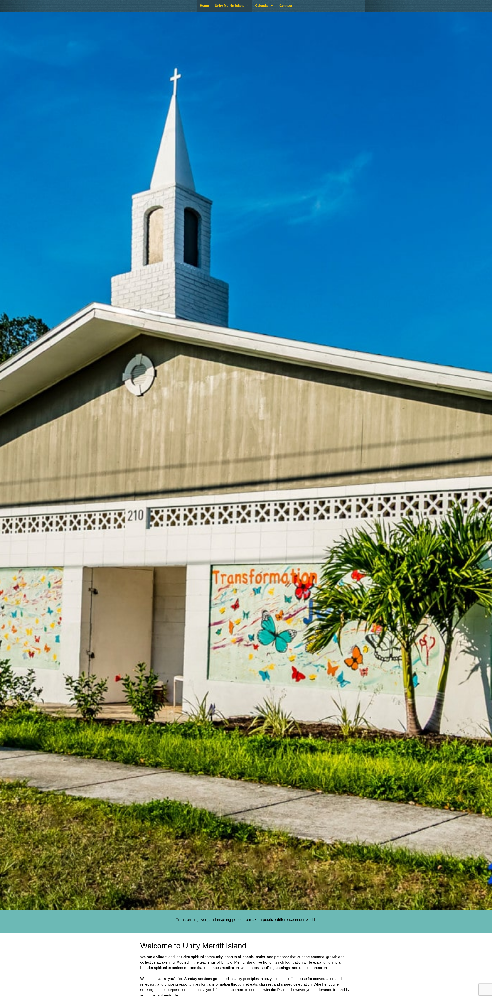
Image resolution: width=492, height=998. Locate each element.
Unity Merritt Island (229, 5)
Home (204, 5)
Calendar (262, 5)
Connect (285, 5)
